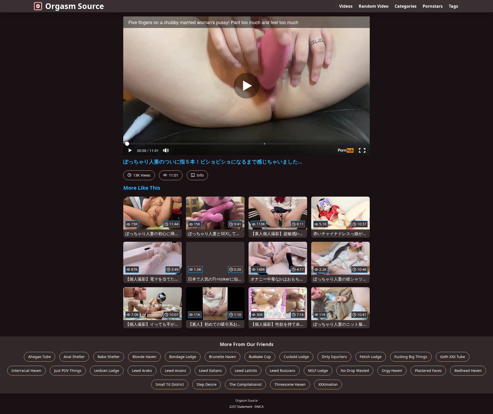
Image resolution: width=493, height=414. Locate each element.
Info (200, 175)
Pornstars (433, 6)
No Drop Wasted (355, 370)
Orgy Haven (392, 370)
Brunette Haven (222, 356)
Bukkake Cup (260, 356)
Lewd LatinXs (246, 370)
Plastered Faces (428, 370)
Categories (405, 6)
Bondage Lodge (182, 356)
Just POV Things (67, 370)
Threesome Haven (290, 384)
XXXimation (328, 384)
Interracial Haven (26, 370)
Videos (346, 6)
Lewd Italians (210, 370)
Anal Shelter (74, 356)
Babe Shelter (109, 356)
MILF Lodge (318, 370)
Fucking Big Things (410, 356)
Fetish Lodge (371, 356)
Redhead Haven (468, 370)
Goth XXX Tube (452, 356)
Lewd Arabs (142, 370)
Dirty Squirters (334, 356)
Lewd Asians (175, 370)
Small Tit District (170, 384)
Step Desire (206, 384)
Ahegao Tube (39, 356)
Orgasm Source (74, 6)
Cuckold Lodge (296, 356)
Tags (453, 6)
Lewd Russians (282, 370)
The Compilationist (245, 384)
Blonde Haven (144, 356)
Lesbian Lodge (106, 370)
